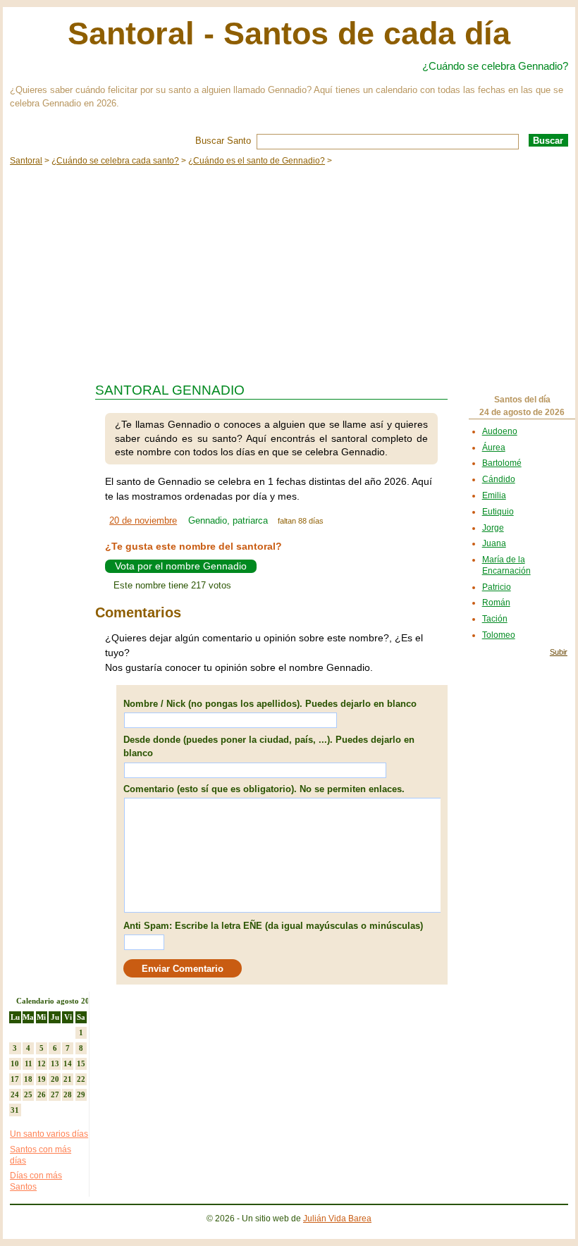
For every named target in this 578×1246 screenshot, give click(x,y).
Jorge (493, 528)
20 (55, 1079)
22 (81, 1079)
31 (15, 1110)
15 (81, 1063)
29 (81, 1094)
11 (28, 1063)
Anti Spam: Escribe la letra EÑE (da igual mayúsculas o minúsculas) (273, 925)
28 (67, 1094)
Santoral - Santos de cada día (289, 33)
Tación (495, 619)
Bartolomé (502, 463)
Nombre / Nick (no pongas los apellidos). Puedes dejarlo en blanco (270, 703)
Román (496, 602)
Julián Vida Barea (337, 1218)
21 (67, 1079)
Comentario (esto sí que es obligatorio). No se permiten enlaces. (264, 789)
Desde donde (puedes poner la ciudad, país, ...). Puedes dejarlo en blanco (268, 746)
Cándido (498, 479)
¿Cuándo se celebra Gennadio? (495, 66)
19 (41, 1079)
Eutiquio (498, 512)
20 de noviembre (143, 520)
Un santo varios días (49, 1134)
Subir (558, 652)
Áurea (493, 447)
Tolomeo (498, 635)
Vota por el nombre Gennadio (181, 566)
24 (15, 1094)
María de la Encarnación (506, 565)
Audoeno (499, 431)
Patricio (496, 587)
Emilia (494, 495)
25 (28, 1094)
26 (41, 1094)
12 (41, 1063)
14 (67, 1063)
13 (55, 1063)
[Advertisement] (289, 270)
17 (15, 1079)
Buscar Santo (223, 140)
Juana (494, 543)
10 (15, 1063)
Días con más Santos (36, 1181)
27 (55, 1094)
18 (28, 1079)
